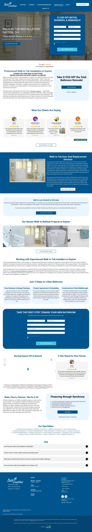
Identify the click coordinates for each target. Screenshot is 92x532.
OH (15, 388)
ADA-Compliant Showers (65, 434)
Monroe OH (14, 387)
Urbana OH (32, 388)
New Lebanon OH (22, 387)
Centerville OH (38, 384)
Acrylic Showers (49, 431)
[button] (88, 128)
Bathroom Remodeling (25, 429)
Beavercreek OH (15, 384)
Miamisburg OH (6, 387)
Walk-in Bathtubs (49, 434)
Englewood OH (16, 385)
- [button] (5, 362)
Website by (43, 526)
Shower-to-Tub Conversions (71, 432)
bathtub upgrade (35, 91)
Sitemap (63, 502)
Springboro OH (43, 387)
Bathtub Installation (40, 429)
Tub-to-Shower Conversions (51, 432)
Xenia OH (45, 388)
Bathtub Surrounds (55, 429)
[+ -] (28, 370)
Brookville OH (31, 384)
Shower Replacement (20, 432)
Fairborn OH (23, 385)
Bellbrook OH (23, 384)
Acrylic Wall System (69, 429)
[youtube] (66, 496)
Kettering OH (47, 385)
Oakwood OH (30, 387)
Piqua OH (36, 387)
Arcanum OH (7, 384)
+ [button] (5, 360)
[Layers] (51, 360)
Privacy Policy (68, 502)
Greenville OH (31, 385)
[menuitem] (24, 5)
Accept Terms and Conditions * (60, 42)
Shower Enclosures (74, 431)
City (13, 388)
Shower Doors (60, 431)
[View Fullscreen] (5, 364)
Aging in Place (23, 434)
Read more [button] (14, 135)
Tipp (11, 388)
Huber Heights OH (39, 385)
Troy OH (26, 388)
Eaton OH (9, 385)
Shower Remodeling (35, 431)
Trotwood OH (20, 388)
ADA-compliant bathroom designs (22, 271)
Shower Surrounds (35, 432)
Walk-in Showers (36, 434)
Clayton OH (45, 384)
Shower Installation (20, 431)
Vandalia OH (39, 388)
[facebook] (62, 496)
